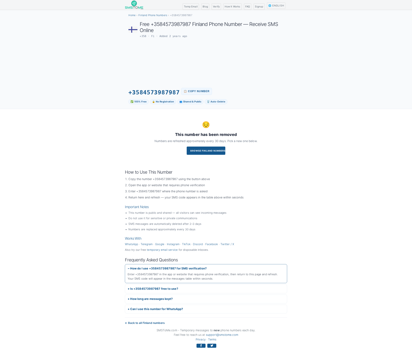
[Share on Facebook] (201, 346)
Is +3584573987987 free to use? (154, 288)
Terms (212, 339)
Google (159, 244)
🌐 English (276, 5)
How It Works (232, 6)
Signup (259, 6)
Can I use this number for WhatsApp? (156, 309)
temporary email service (162, 249)
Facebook (211, 244)
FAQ (247, 6)
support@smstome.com (222, 334)
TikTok (186, 244)
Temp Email (191, 6)
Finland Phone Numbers (152, 15)
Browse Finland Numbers (207, 150)
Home (132, 15)
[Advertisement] (206, 63)
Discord (198, 244)
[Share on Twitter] (211, 346)
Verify (216, 6)
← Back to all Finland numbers (145, 323)
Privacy (201, 339)
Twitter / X (227, 244)
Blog (205, 6)
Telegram (147, 244)
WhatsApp (131, 244)
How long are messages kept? (151, 299)
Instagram (173, 244)
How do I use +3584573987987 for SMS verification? (168, 268)
